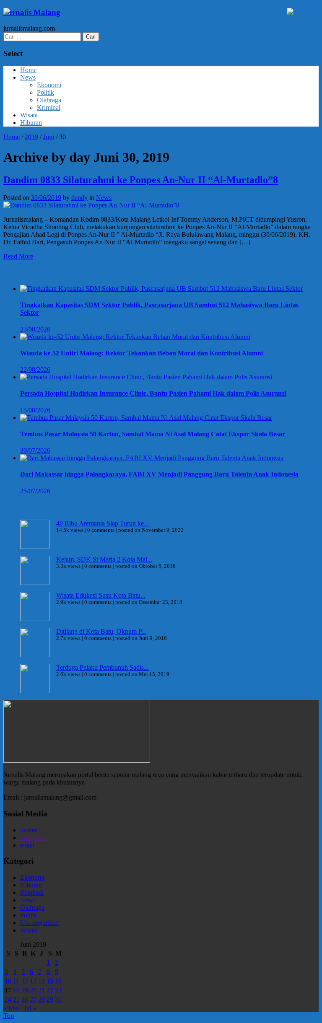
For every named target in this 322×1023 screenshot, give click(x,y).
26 (24, 999)
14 (41, 980)
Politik (45, 92)
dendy (79, 197)
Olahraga (49, 100)
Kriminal (48, 107)
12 (24, 980)
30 (58, 999)
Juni (48, 136)
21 (41, 990)
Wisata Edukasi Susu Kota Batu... (100, 595)
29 (50, 999)
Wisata (29, 115)
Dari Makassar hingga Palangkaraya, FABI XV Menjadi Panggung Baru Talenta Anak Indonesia (159, 474)
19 (24, 990)
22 (50, 990)
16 (58, 980)
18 (16, 990)
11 (16, 980)
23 (58, 990)
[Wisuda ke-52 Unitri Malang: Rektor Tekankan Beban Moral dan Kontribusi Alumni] (135, 336)
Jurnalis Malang (31, 12)
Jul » (30, 1008)
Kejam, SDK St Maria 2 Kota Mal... (104, 559)
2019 (31, 136)
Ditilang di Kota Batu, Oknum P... (101, 631)
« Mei (11, 1008)
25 (16, 999)
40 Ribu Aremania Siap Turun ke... (102, 523)
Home (28, 69)
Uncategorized (39, 922)
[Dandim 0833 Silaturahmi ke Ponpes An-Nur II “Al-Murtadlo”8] (91, 205)
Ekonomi (49, 84)
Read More (18, 256)
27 (33, 999)
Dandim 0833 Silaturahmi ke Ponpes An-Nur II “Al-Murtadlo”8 (140, 179)
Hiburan (31, 122)
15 (50, 980)
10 (8, 980)
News (28, 77)
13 (33, 980)
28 (41, 999)
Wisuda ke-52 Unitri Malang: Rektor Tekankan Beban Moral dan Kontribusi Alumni (141, 353)
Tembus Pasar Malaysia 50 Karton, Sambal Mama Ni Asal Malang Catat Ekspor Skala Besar (152, 434)
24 (8, 999)
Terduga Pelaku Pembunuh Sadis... (102, 667)
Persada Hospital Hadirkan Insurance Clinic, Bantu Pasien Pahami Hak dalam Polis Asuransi (153, 393)
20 (33, 990)
